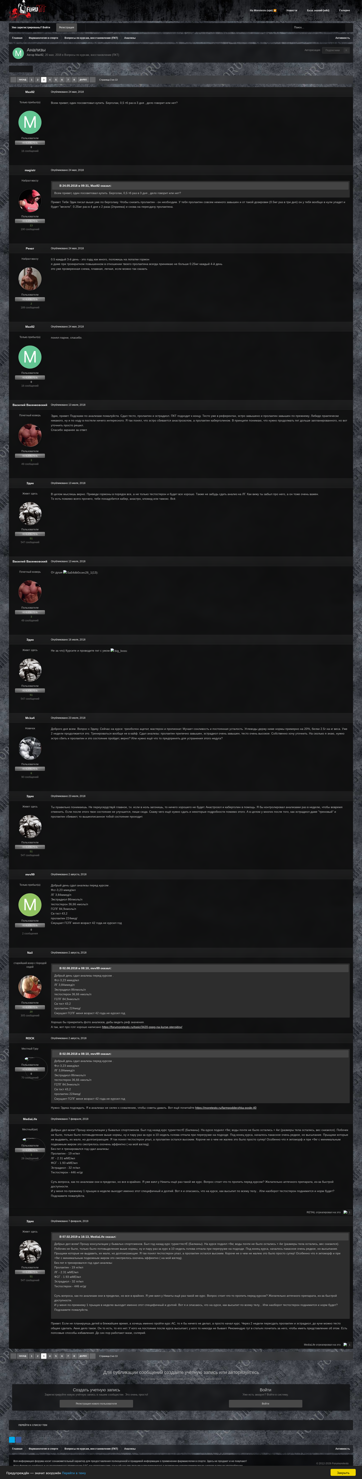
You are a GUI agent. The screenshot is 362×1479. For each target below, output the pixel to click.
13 (31, 225)
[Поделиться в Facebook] (18, 1440)
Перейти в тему (74, 1472)
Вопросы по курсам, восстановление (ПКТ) (91, 54)
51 (31, 538)
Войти (265, 1403)
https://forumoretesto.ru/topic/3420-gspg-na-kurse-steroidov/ (142, 1027)
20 (31, 1011)
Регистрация (66, 27)
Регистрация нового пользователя (96, 1403)
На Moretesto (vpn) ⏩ (263, 10)
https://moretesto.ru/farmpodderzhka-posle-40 (225, 1107)
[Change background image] (81, 27)
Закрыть (343, 1472)
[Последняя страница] (93, 79)
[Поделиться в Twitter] (12, 1440)
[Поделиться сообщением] (349, 91)
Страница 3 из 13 (109, 79)
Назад (22, 79)
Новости (291, 10)
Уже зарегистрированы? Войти (31, 27)
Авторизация (312, 50)
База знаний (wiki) (317, 10)
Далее (83, 79)
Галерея (344, 10)
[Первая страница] (13, 79)
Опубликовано (67, 91)
